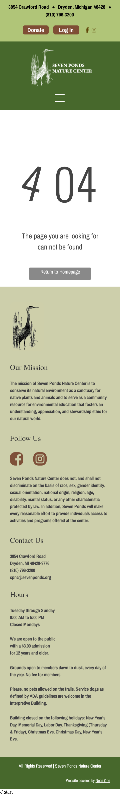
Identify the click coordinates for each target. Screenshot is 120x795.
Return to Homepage (60, 271)
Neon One (103, 780)
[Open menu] (60, 98)
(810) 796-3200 (60, 14)
